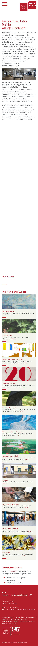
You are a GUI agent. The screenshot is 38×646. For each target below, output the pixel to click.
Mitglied (14, 571)
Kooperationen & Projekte (10, 621)
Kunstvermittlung (21, 619)
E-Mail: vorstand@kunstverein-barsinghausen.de (18, 609)
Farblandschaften (7, 617)
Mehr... (18, 314)
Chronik (22, 621)
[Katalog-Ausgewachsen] (18, 274)
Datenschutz (12, 623)
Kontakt (4, 623)
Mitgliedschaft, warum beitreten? (25, 617)
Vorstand (5, 619)
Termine (12, 619)
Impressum (29, 621)
